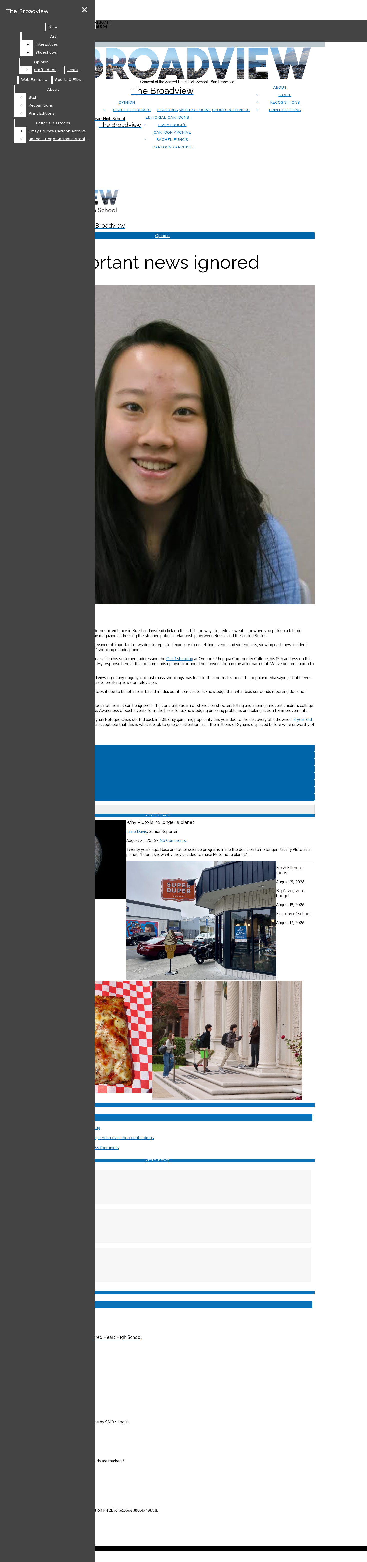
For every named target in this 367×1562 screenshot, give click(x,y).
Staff (285, 94)
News (53, 26)
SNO (109, 1421)
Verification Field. (97, 1510)
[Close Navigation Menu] (84, 10)
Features (167, 109)
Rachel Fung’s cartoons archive (59, 138)
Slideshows (46, 52)
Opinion (127, 102)
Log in (123, 1421)
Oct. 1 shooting (179, 658)
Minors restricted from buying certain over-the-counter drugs (99, 1137)
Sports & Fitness (231, 109)
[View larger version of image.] (157, 445)
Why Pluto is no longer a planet (160, 822)
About (280, 87)
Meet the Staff (157, 1160)
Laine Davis (136, 831)
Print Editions (285, 109)
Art (53, 36)
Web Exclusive (195, 109)
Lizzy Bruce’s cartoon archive (57, 131)
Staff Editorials (132, 109)
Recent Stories (157, 815)
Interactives (46, 44)
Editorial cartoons (167, 117)
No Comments (173, 840)
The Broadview (27, 11)
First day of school (293, 913)
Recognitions (285, 102)
